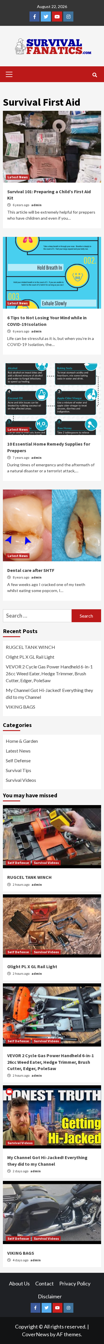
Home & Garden (22, 741)
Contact (44, 1283)
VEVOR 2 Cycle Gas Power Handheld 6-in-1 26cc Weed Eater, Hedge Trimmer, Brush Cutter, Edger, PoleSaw (49, 673)
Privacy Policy (74, 1283)
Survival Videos (21, 780)
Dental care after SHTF (30, 570)
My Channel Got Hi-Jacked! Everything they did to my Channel (49, 693)
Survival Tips (18, 770)
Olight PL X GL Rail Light (30, 657)
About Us (19, 1283)
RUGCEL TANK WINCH (30, 647)
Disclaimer (50, 1296)
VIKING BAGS (20, 706)
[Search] (94, 74)
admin (36, 205)
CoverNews (35, 1334)
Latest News (18, 177)
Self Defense (18, 760)
